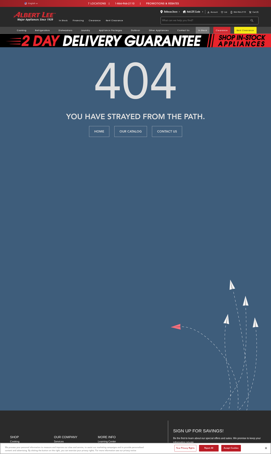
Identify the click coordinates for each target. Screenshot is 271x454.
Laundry (85, 30)
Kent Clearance (114, 20)
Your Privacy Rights (185, 448)
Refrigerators (42, 30)
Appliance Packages (110, 30)
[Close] (266, 448)
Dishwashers (65, 30)
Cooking (21, 30)
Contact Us (183, 30)
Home (99, 131)
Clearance (95, 20)
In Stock (63, 20)
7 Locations (97, 3)
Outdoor (135, 30)
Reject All (208, 448)
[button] (31, 3)
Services (59, 441)
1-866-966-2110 (125, 3)
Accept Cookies (231, 448)
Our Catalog (131, 131)
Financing (78, 20)
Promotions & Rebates (162, 3)
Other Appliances (159, 30)
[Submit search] (252, 20)
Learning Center (107, 441)
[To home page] (34, 16)
